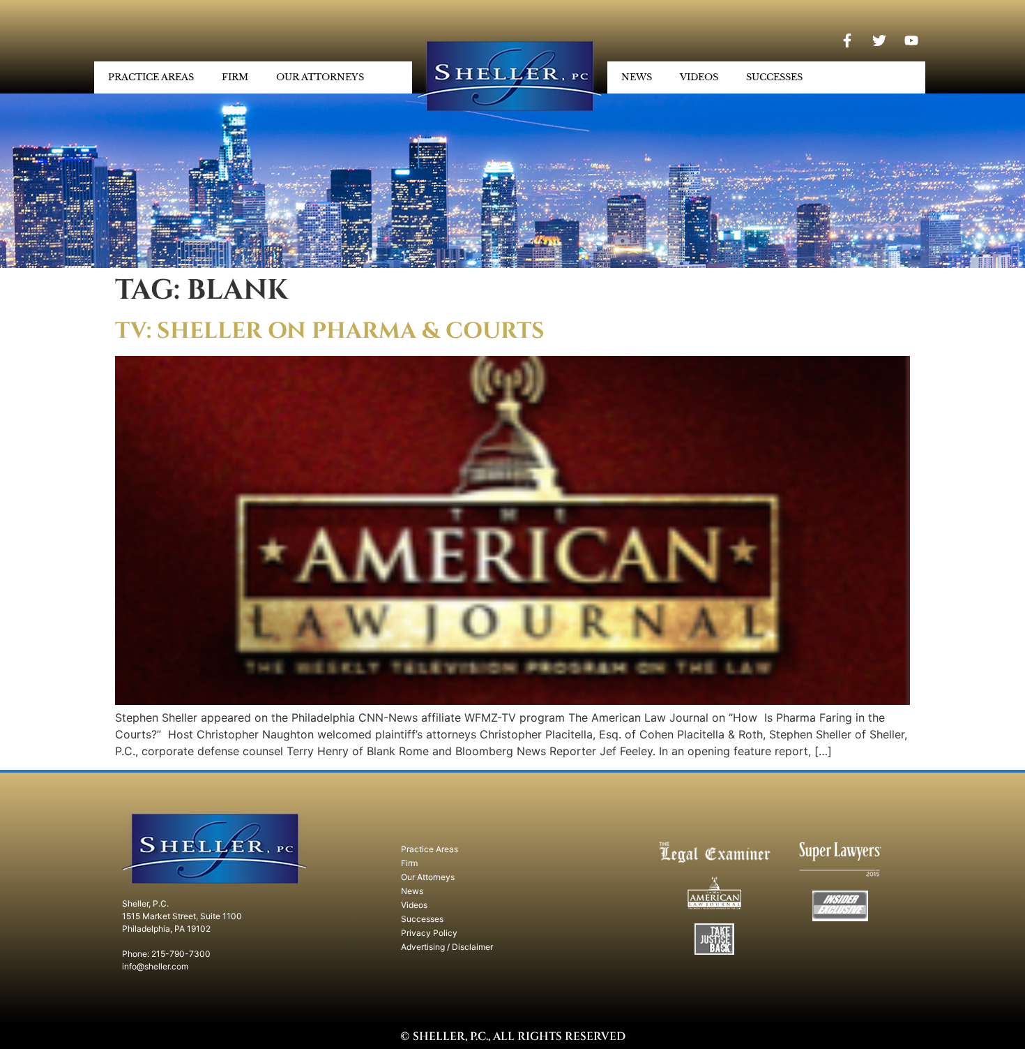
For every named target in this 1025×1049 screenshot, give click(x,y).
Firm (235, 77)
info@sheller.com (155, 966)
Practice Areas (151, 77)
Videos (699, 77)
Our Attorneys (320, 77)
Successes (774, 77)
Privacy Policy (429, 933)
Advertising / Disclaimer (447, 947)
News (636, 77)
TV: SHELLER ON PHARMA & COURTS (330, 331)
